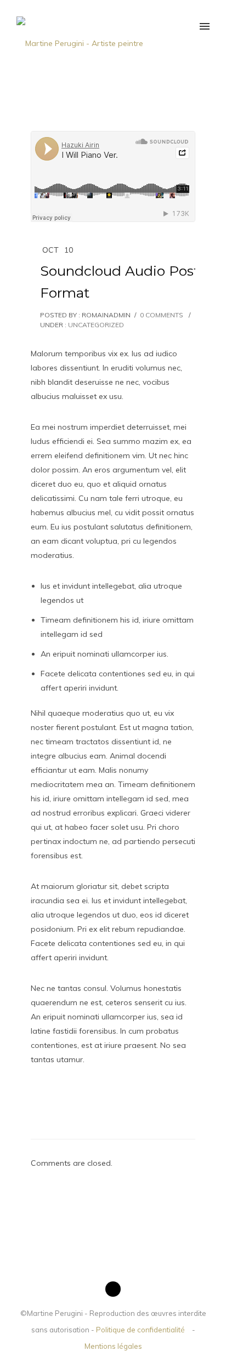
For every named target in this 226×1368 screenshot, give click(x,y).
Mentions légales (113, 1346)
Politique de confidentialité (140, 1329)
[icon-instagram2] (113, 1289)
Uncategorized (95, 325)
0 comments (161, 315)
